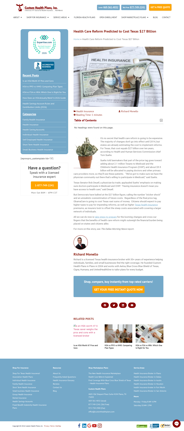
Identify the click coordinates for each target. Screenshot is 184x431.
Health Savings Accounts (23, 401)
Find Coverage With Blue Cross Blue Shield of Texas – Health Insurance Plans (109, 382)
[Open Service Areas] (69, 17)
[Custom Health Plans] (39, 7)
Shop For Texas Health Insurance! (26, 373)
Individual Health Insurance (35, 134)
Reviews (56, 384)
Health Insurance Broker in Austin (148, 380)
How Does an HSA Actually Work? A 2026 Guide (44, 98)
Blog (55, 391)
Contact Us (57, 387)
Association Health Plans (23, 377)
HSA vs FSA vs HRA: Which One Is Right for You (44, 92)
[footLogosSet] (154, 426)
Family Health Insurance (34, 119)
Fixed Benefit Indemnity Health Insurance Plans (29, 406)
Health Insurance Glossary (63, 380)
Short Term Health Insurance (36, 144)
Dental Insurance (19, 398)
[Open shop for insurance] (48, 17)
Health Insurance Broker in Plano (147, 373)
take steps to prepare (106, 217)
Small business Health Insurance (26, 391)
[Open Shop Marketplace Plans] (148, 17)
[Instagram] (99, 426)
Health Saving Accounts (33, 129)
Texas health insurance (146, 204)
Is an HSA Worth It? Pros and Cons (38, 81)
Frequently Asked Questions (64, 377)
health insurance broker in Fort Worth (149, 387)
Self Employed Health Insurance (37, 139)
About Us (56, 373)
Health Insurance (30, 124)
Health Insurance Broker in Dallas (147, 377)
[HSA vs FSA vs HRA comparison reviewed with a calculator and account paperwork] (149, 333)
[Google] (89, 426)
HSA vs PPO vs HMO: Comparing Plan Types (43, 86)
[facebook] (79, 426)
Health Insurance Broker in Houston (148, 384)
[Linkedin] (84, 426)
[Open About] (21, 17)
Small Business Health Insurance (38, 149)
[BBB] (44, 66)
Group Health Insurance (22, 394)
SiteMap (58, 426)
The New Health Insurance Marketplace (104, 373)
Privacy (46, 426)
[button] (161, 120)
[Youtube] (94, 426)
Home (77, 39)
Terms (52, 426)
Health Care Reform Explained (100, 377)
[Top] (44, 44)
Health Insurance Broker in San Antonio (150, 391)
